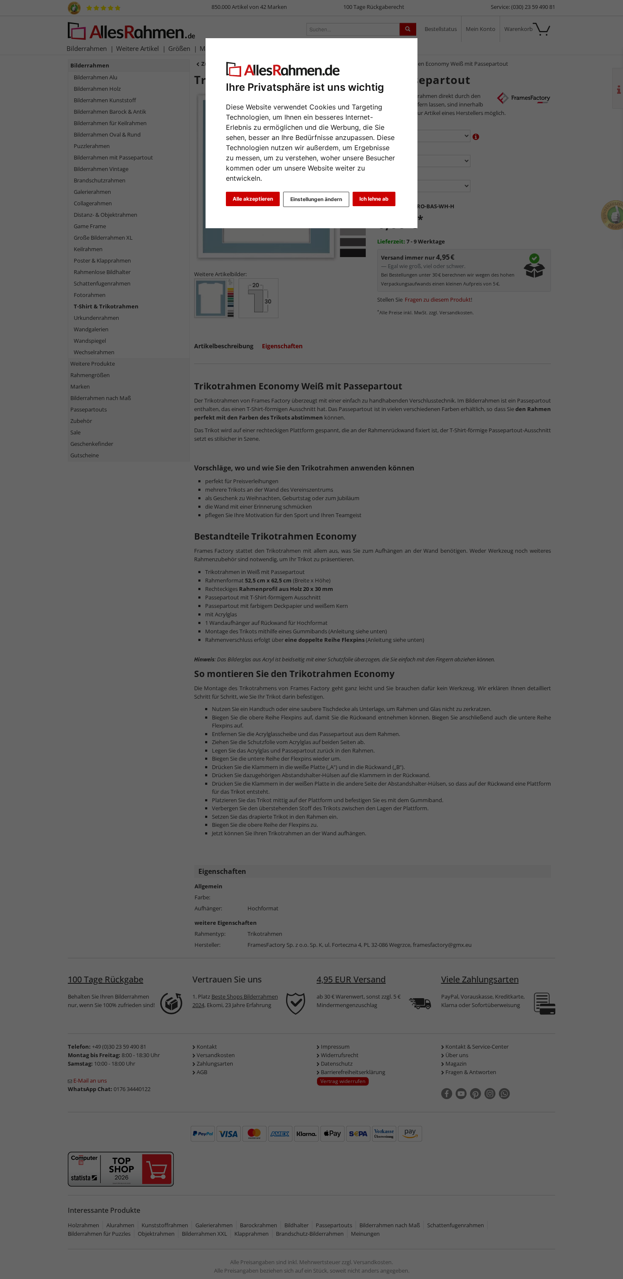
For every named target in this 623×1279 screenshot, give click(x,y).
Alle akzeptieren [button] (253, 199)
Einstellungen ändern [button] (316, 199)
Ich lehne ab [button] (374, 199)
